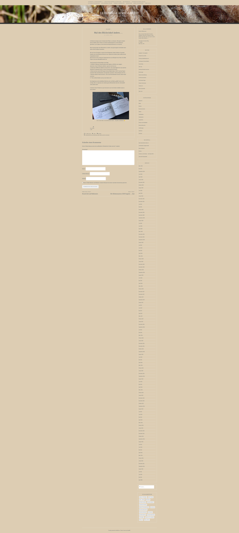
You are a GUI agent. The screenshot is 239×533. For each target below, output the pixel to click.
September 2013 (142, 406)
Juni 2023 (140, 174)
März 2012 (141, 455)
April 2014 (140, 387)
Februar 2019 (141, 258)
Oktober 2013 (141, 403)
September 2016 (142, 327)
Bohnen (140, 106)
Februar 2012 (141, 458)
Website (84, 178)
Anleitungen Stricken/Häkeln (144, 61)
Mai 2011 (140, 477)
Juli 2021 (140, 204)
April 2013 (140, 419)
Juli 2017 (140, 305)
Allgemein (140, 100)
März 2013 (141, 422)
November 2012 (141, 433)
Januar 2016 (141, 340)
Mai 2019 (140, 250)
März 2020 (141, 231)
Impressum (129, 3)
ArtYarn (150, 497)
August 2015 (141, 354)
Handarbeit (150, 502)
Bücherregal (126, 1)
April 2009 (140, 479)
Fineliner (95, 135)
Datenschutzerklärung (138, 1)
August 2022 (141, 187)
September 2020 (142, 217)
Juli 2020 (140, 223)
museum (152, 507)
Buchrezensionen (142, 108)
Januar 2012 (141, 460)
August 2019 (141, 242)
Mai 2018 (140, 280)
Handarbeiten (141, 114)
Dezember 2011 (141, 463)
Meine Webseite (142, 148)
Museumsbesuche (142, 125)
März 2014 (141, 389)
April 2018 (140, 283)
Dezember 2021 (141, 198)
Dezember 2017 (141, 291)
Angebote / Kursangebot (95, 1)
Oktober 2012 (141, 436)
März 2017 (141, 316)
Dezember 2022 (141, 182)
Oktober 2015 (141, 348)
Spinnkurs (140, 130)
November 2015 (141, 346)
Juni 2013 (140, 414)
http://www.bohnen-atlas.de (143, 142)
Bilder (108, 29)
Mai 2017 (140, 310)
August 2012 (141, 441)
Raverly (140, 151)
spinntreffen (151, 514)
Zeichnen (107, 135)
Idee (98, 135)
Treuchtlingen (149, 517)
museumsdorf (143, 509)
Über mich (148, 3)
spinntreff (142, 514)
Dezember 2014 (141, 373)
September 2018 (142, 272)
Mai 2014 (140, 384)
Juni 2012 (140, 447)
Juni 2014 (140, 381)
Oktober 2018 (141, 269)
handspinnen (143, 504)
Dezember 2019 (141, 234)
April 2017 (140, 313)
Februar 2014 (141, 392)
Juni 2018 (140, 277)
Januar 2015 (141, 370)
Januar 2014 (141, 395)
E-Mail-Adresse (86, 173)
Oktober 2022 (141, 185)
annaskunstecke (89, 135)
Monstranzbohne (144, 507)
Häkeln (140, 111)
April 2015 (140, 362)
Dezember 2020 (141, 212)
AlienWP (128, 530)
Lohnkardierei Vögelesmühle (144, 145)
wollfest (146, 519)
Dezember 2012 (141, 430)
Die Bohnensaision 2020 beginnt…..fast (122, 193)
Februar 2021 (141, 209)
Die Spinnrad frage (106, 3)
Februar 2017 (141, 318)
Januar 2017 (141, 321)
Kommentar (85, 149)
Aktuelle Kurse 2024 (142, 55)
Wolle (141, 519)
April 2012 (140, 452)
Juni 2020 (140, 226)
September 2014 (142, 376)
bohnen (148, 499)
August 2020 (141, 220)
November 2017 (141, 294)
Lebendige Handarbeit (119, 13)
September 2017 (142, 299)
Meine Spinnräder (139, 3)
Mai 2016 (140, 332)
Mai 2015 (140, 359)
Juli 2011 (140, 471)
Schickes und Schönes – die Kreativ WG (146, 153)
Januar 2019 (141, 261)
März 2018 (141, 286)
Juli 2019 (140, 245)
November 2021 (141, 201)
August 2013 (141, 408)
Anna (94, 133)
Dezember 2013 (141, 398)
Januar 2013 (141, 428)
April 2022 (140, 193)
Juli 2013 (140, 411)
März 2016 (141, 335)
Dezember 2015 (141, 343)
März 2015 (141, 365)
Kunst (103, 135)
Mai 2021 (140, 206)
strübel (141, 517)
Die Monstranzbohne (94, 3)
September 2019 (142, 239)
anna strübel (143, 497)
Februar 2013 (141, 425)
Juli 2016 (140, 329)
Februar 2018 (141, 288)
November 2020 (141, 215)
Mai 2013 (140, 417)
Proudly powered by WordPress (114, 530)
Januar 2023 (141, 179)
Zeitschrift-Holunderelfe (143, 156)
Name (83, 168)
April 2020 (140, 228)
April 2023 (140, 176)
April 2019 (140, 253)
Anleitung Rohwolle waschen (113, 1)
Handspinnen (141, 117)
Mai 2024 (140, 168)
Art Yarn (141, 499)
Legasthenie (141, 119)
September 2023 (142, 171)
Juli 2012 (140, 444)
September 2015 (142, 351)
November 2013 (141, 400)
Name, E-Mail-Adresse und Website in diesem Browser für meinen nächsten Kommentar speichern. (105, 182)
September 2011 (142, 466)
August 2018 (141, 275)
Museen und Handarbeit (143, 122)
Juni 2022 (140, 190)
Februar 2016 (141, 337)
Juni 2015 (140, 357)
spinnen (150, 512)
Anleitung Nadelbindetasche (144, 58)
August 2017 (141, 302)
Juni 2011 (140, 474)
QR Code (140, 66)
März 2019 (141, 256)
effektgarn (142, 502)
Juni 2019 (140, 247)
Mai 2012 (140, 449)
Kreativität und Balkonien (90, 193)
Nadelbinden (143, 512)
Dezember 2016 (141, 324)
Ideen (101, 135)
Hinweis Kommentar (119, 3)
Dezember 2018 (141, 264)
